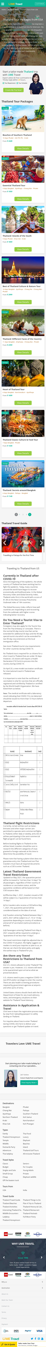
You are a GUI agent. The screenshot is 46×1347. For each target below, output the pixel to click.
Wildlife (6, 1144)
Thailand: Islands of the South (17, 236)
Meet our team (7, 1300)
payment (5, 1324)
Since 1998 (23, 1258)
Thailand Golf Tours (31, 1150)
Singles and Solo (9, 1170)
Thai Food (27, 1133)
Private (26, 1173)
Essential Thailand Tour (14, 185)
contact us (5, 1306)
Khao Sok (6, 1124)
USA (4, 1190)
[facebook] (35, 1339)
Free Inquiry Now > (29, 1082)
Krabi (5, 1120)
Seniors (26, 1163)
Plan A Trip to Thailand (32, 1203)
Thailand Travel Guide (11, 1200)
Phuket (26, 1107)
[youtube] (42, 1339)
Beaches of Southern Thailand (17, 135)
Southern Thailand (30, 1114)
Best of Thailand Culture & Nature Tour (22, 286)
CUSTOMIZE (40, 4)
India (25, 1190)
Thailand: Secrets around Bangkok (19, 490)
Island (25, 1147)
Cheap (5, 1177)
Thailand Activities (10, 1207)
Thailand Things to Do (32, 1200)
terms (4, 1312)
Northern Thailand (10, 1117)
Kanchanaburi (28, 1120)
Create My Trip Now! (13, 90)
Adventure (7, 1150)
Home (4, 10)
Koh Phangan (28, 1124)
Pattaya (26, 1110)
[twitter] (32, 1339)
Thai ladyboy (8, 1154)
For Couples (28, 1167)
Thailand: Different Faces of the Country (22, 339)
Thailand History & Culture (33, 1207)
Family (5, 1133)
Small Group (8, 1173)
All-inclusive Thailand (31, 1154)
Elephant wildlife (29, 1177)
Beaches (26, 1144)
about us (5, 1294)
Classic (5, 1163)
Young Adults (28, 1170)
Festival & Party (9, 1147)
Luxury (25, 1137)
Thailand (28, 24)
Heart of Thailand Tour (13, 389)
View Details (23, 148)
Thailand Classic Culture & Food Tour (20, 439)
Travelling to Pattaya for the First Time (18, 555)
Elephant (26, 1140)
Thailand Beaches (10, 1203)
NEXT (29, 514)
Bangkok (6, 1107)
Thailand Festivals (30, 1213)
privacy (4, 1318)
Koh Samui (27, 1117)
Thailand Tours (13, 10)
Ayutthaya (7, 1114)
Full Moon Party (29, 1217)
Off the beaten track (11, 1180)
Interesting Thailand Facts (13, 1210)
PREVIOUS (16, 514)
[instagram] (39, 1339)
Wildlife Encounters (10, 1213)
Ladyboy (6, 1217)
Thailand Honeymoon (11, 1137)
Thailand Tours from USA (29, 10)
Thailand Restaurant (31, 1210)
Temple (6, 1140)
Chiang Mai (7, 1110)
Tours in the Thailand (19, 30)
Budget (5, 1167)
